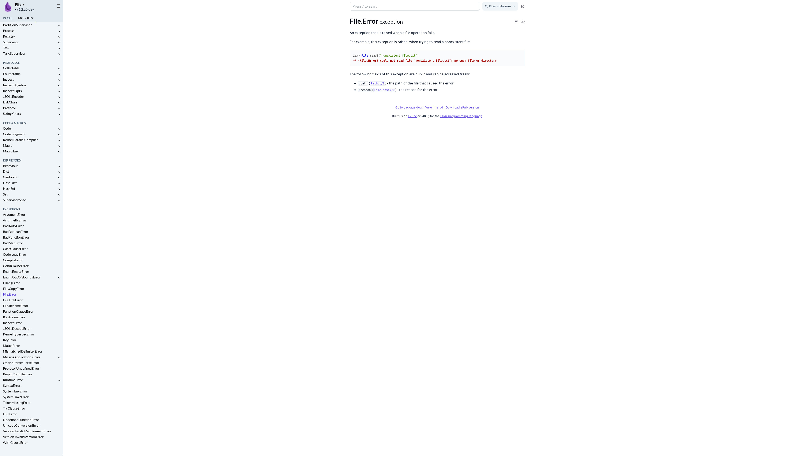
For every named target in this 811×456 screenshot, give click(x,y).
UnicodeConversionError (21, 425)
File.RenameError (15, 306)
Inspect (8, 79)
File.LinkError (13, 300)
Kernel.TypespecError (18, 334)
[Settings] (523, 6)
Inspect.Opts (12, 91)
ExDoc (412, 116)
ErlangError (11, 283)
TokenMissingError (17, 402)
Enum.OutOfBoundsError (22, 277)
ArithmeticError (14, 220)
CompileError (13, 260)
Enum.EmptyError (16, 271)
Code (7, 128)
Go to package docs (409, 107)
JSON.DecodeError (17, 328)
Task (6, 48)
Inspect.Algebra (14, 85)
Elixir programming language (461, 116)
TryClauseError (14, 408)
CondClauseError (16, 266)
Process (8, 30)
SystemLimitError (16, 397)
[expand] (59, 25)
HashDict (10, 183)
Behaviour (10, 166)
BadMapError (13, 243)
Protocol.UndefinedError (21, 368)
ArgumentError (14, 214)
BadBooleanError (15, 231)
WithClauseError (15, 442)
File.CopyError (13, 288)
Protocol (9, 108)
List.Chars (10, 102)
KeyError (9, 340)
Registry (9, 36)
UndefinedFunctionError (21, 420)
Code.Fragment (14, 134)
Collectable (11, 68)
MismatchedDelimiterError (22, 351)
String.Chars (12, 113)
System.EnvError (15, 391)
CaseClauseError (15, 249)
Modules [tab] (25, 18)
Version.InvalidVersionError (23, 437)
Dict (6, 171)
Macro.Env (11, 151)
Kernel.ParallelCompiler (20, 140)
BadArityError (13, 226)
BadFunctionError (16, 237)
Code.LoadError (14, 254)
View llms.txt (434, 107)
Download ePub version (462, 107)
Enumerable (11, 74)
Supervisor (11, 42)
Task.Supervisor (14, 53)
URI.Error (10, 414)
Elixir (19, 4)
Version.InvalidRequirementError (27, 431)
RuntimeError (13, 380)
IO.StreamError (14, 317)
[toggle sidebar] (58, 6)
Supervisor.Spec (14, 200)
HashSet (9, 188)
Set (5, 194)
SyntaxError (11, 385)
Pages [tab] (7, 18)
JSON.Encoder (13, 96)
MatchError (11, 345)
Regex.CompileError (17, 374)
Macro (7, 145)
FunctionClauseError (18, 311)
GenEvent (10, 177)
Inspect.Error (12, 323)
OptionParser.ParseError (21, 363)
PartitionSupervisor (17, 25)
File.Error (9, 294)
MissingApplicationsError (21, 357)
